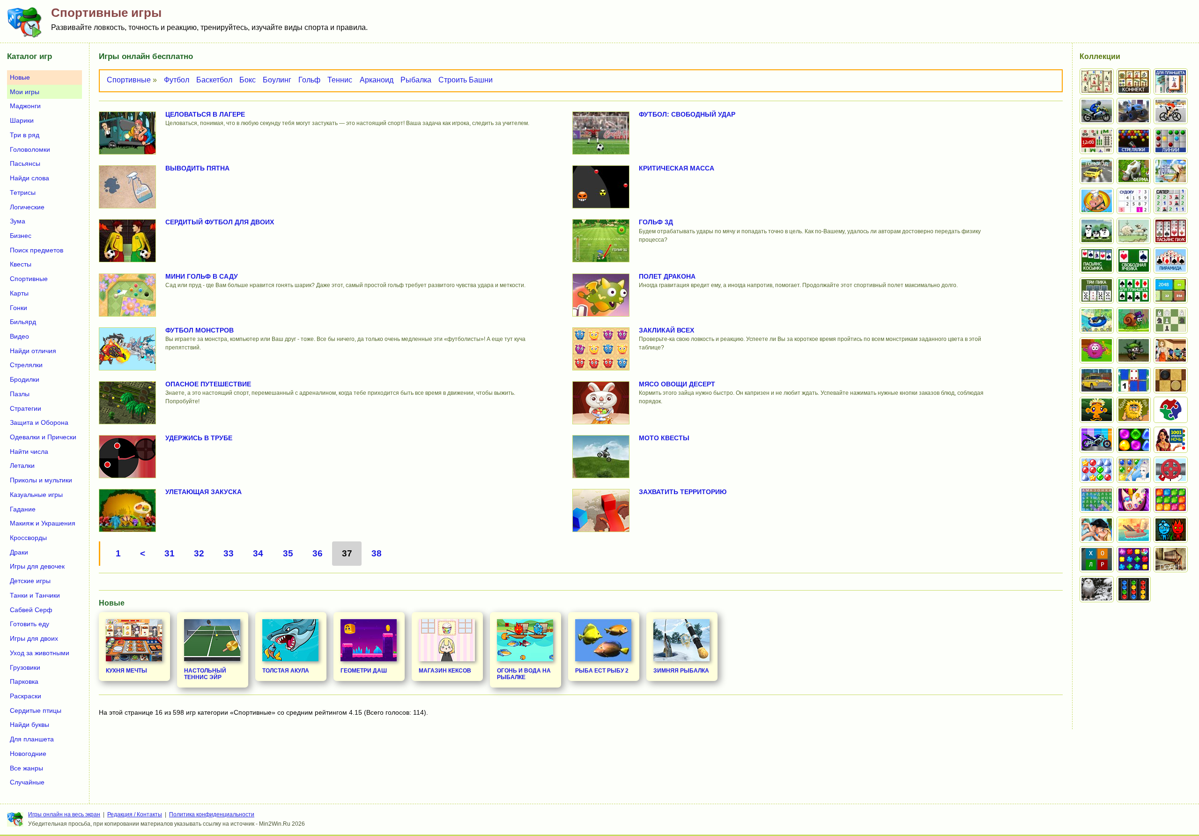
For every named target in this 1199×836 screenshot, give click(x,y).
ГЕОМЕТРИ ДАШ (363, 670)
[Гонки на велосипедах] (1171, 111)
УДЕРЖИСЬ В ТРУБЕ (198, 438)
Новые (20, 77)
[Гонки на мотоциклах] (1097, 111)
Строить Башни (465, 80)
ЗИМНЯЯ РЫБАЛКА (681, 670)
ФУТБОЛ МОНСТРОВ (199, 330)
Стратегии (25, 408)
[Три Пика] (1097, 290)
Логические (27, 207)
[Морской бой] (1134, 530)
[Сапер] (1171, 201)
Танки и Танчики (35, 595)
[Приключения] (1097, 589)
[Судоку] (1134, 201)
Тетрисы (23, 192)
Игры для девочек (37, 566)
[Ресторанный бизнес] (1097, 201)
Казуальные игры (36, 494)
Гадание (23, 509)
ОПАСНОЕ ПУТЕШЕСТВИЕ (208, 384)
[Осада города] (1134, 350)
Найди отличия (33, 351)
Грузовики (25, 667)
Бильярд (23, 322)
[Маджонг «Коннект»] (1134, 81)
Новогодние (28, 753)
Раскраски (25, 696)
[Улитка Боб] (1134, 320)
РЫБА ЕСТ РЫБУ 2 (602, 670)
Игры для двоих (34, 638)
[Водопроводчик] (1171, 470)
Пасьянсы (25, 163)
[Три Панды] (1097, 231)
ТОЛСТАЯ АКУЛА (285, 670)
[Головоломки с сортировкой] (1134, 589)
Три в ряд (24, 135)
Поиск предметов (36, 250)
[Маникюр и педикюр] (1134, 500)
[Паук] (1171, 231)
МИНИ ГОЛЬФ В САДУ (201, 276)
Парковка (24, 681)
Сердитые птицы (35, 710)
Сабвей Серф (31, 610)
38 (376, 553)
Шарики (22, 120)
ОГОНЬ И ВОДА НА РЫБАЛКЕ (524, 674)
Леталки (22, 465)
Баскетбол (214, 80)
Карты (19, 293)
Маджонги (25, 106)
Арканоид (376, 80)
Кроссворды (28, 537)
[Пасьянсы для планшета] (1134, 290)
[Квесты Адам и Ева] (1134, 410)
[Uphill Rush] (1097, 320)
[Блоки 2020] (1171, 500)
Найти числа (29, 451)
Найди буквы (29, 724)
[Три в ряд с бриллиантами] (1134, 559)
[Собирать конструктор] (1097, 440)
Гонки (18, 307)
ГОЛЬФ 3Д (656, 222)
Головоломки (30, 149)
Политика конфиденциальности (211, 814)
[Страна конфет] (1134, 440)
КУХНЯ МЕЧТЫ (126, 670)
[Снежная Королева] (1134, 470)
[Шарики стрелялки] (1134, 141)
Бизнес (20, 235)
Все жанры (26, 768)
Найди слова (29, 178)
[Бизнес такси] (1097, 380)
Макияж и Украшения (42, 523)
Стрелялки (26, 365)
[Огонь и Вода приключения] (1171, 530)
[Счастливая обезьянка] (1097, 410)
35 (288, 553)
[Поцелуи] (1097, 530)
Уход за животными (39, 653)
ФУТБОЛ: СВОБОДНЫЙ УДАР (687, 114)
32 (199, 553)
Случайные (27, 782)
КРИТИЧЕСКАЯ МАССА (676, 168)
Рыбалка (415, 80)
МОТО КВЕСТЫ (664, 438)
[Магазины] (1171, 350)
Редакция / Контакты (134, 814)
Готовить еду (29, 624)
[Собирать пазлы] (1171, 410)
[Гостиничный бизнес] (1171, 171)
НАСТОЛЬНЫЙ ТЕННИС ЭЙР (205, 674)
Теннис (339, 80)
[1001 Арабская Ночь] (1171, 440)
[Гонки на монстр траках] (1134, 111)
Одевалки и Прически (43, 437)
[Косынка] (1097, 260)
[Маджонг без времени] (1097, 141)
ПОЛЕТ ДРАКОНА (667, 276)
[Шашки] (1171, 380)
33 (228, 553)
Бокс (247, 80)
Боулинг (277, 80)
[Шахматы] (1171, 320)
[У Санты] (1097, 470)
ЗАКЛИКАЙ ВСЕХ (666, 330)
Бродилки (24, 379)
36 (317, 553)
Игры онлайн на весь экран (64, 814)
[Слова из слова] (1097, 559)
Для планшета (32, 739)
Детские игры (30, 580)
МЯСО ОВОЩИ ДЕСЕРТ (677, 384)
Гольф (309, 80)
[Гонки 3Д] (1097, 171)
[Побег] (1171, 559)
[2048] (1171, 290)
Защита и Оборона (39, 422)
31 (169, 553)
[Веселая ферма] (1134, 171)
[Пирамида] (1171, 260)
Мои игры (24, 92)
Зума (17, 221)
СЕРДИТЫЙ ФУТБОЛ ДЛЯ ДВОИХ (219, 222)
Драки (19, 552)
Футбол (176, 80)
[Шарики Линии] (1171, 141)
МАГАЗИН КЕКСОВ (445, 670)
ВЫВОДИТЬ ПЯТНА (197, 168)
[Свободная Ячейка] (1134, 260)
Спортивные (129, 80)
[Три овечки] (1134, 231)
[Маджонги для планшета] (1171, 81)
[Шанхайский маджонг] (1097, 81)
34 (258, 553)
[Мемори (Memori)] (1134, 380)
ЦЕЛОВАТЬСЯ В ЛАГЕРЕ (205, 114)
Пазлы (20, 394)
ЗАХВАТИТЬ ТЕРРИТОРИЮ (682, 492)
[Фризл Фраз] (1097, 350)
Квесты (20, 264)
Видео (19, 336)
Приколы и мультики (41, 480)
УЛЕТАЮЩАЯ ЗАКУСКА (203, 492)
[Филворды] (1097, 500)
